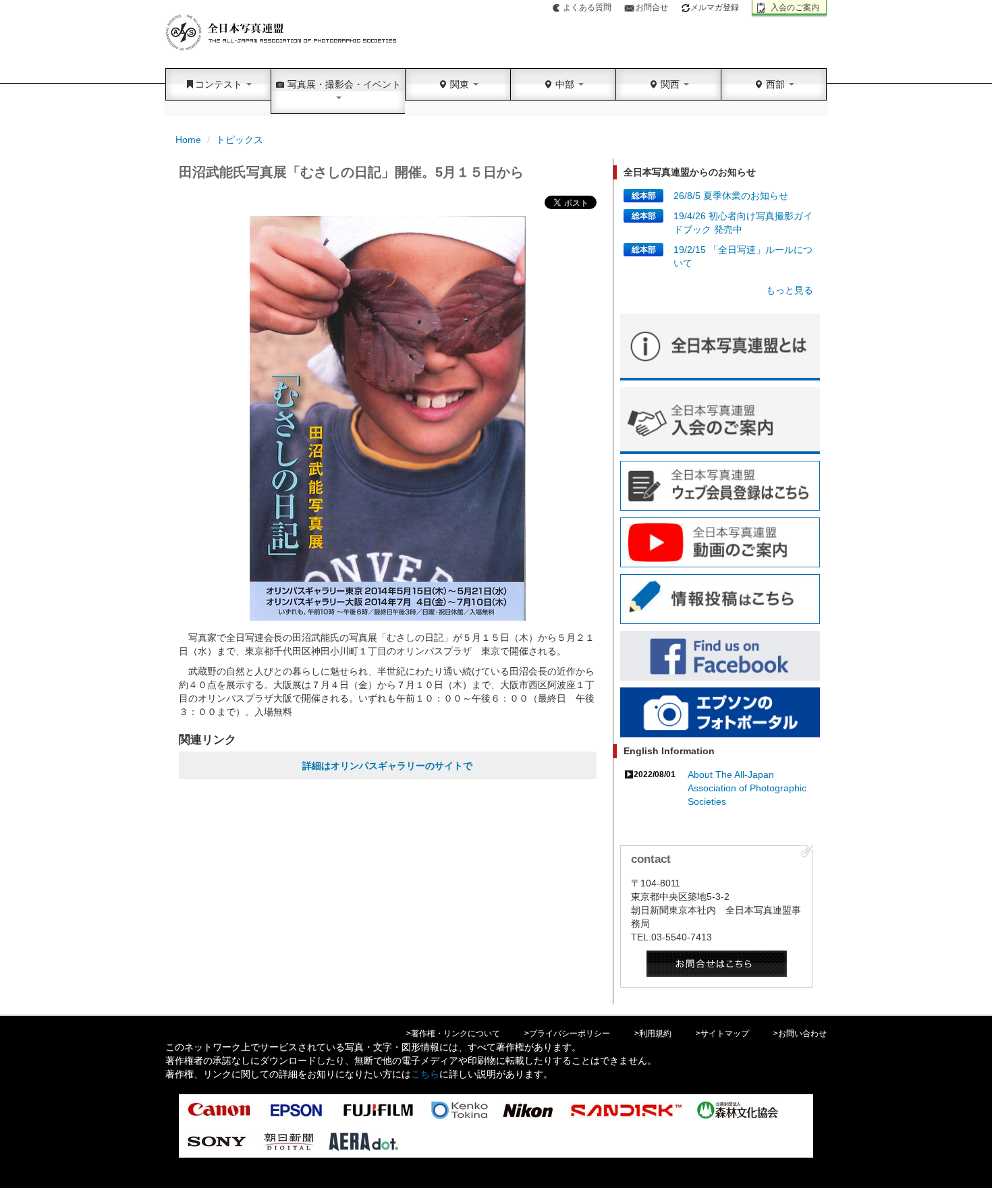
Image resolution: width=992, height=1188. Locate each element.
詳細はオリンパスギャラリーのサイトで (387, 765)
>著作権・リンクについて (453, 1033)
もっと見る (789, 290)
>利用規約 (652, 1033)
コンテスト (220, 84)
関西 (670, 84)
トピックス (239, 139)
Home (188, 139)
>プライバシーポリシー (567, 1033)
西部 (775, 84)
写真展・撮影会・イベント (343, 84)
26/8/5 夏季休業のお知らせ (730, 195)
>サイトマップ (722, 1033)
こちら (425, 1074)
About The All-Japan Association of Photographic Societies (747, 788)
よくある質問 (587, 7)
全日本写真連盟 (281, 32)
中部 (565, 84)
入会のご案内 (795, 7)
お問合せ (652, 7)
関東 (459, 84)
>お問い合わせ (800, 1033)
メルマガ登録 (714, 7)
